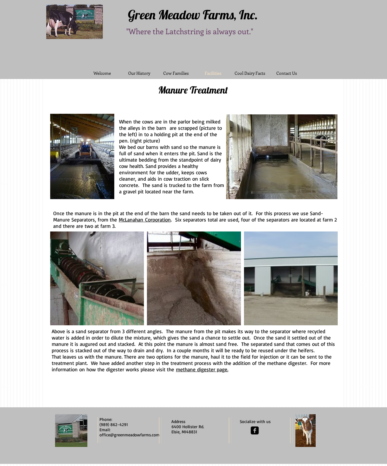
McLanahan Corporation (145, 219)
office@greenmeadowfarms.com (129, 434)
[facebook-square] (255, 430)
